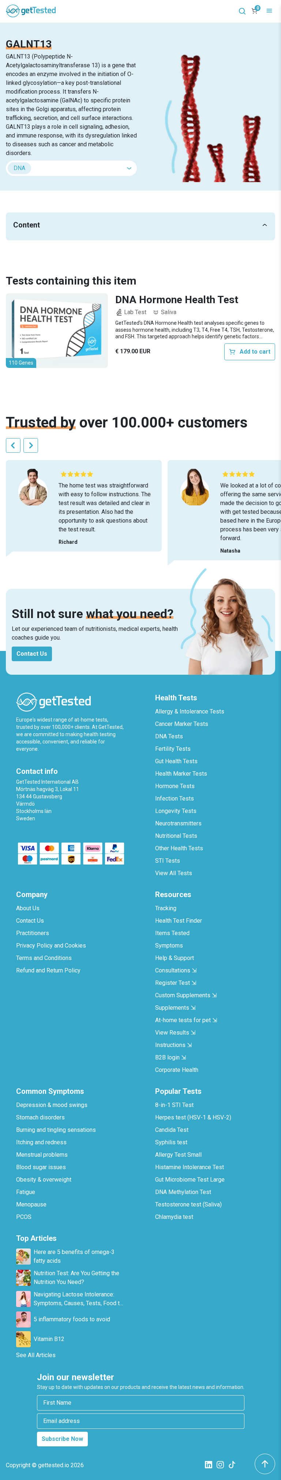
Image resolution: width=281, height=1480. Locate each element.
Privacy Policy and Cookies (51, 945)
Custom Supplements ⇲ (186, 995)
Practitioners (32, 933)
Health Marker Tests (181, 773)
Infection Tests (174, 798)
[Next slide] (30, 445)
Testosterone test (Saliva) (188, 1204)
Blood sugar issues (41, 1167)
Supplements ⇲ (175, 1007)
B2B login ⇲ (170, 1057)
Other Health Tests (179, 848)
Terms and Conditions (44, 957)
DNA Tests (169, 736)
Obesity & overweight (43, 1179)
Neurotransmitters (178, 823)
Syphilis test (171, 1142)
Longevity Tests (175, 810)
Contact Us (31, 653)
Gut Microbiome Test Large (190, 1179)
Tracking (165, 908)
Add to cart (255, 351)
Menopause (31, 1204)
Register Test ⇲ (175, 982)
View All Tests (173, 873)
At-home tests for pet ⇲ (186, 1020)
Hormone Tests (175, 786)
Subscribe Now (62, 1438)
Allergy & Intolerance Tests (189, 711)
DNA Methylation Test (183, 1192)
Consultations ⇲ (175, 970)
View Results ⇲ (175, 1032)
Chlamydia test (174, 1216)
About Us (28, 908)
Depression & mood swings (51, 1104)
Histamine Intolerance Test (189, 1167)
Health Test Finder (178, 920)
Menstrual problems (42, 1154)
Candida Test (171, 1129)
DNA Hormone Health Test (176, 300)
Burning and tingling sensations (56, 1129)
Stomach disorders (40, 1117)
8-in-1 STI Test (174, 1104)
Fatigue (25, 1192)
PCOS (23, 1216)
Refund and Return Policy (48, 970)
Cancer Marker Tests (181, 723)
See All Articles (36, 1355)
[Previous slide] (13, 445)
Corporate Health (176, 1069)
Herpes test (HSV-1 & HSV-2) (193, 1117)
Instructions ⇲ (173, 1045)
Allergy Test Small (178, 1154)
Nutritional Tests (176, 835)
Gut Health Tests (176, 761)
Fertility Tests (173, 748)
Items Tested (172, 933)
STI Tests (167, 860)
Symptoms (169, 945)
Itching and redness (41, 1142)
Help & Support (174, 957)
